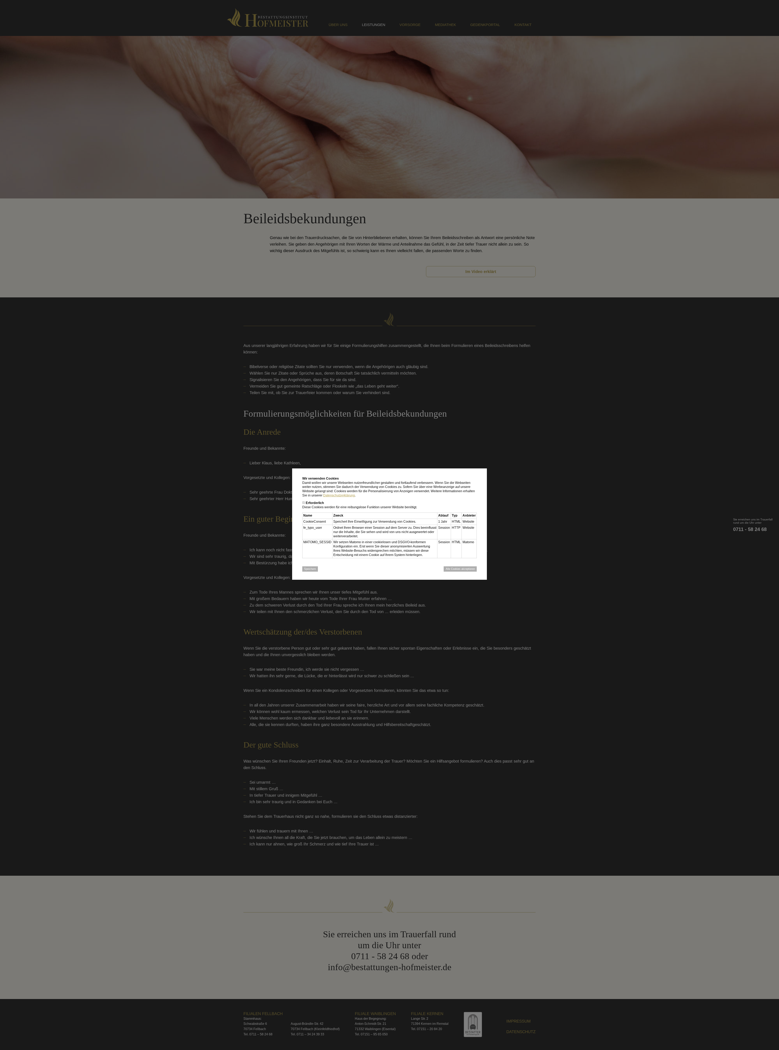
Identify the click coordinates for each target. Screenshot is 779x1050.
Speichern (310, 568)
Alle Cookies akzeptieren (460, 568)
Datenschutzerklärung (339, 495)
